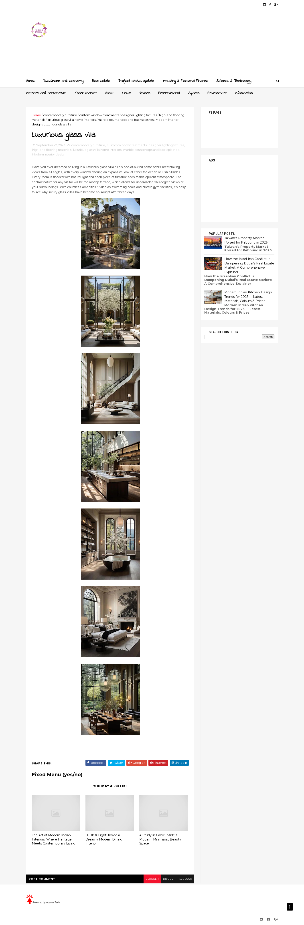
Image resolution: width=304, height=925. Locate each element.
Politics (144, 93)
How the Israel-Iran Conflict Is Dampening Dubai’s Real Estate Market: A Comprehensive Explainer (249, 265)
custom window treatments (99, 115)
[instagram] (264, 4)
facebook (185, 878)
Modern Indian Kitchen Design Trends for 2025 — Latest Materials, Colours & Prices (248, 296)
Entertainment (169, 93)
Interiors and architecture (46, 93)
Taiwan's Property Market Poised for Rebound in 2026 (246, 240)
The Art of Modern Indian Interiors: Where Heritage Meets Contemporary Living (53, 839)
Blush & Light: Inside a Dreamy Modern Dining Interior (103, 839)
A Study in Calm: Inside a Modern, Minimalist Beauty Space (160, 839)
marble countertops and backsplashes (126, 119)
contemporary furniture (60, 115)
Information (244, 93)
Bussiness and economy (63, 81)
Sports (193, 93)
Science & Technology (233, 81)
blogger (152, 878)
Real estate (101, 81)
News (126, 93)
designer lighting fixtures (139, 115)
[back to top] (290, 907)
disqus (168, 878)
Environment (217, 93)
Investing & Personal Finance (185, 81)
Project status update (136, 81)
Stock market (86, 93)
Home (30, 81)
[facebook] (270, 4)
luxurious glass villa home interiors (71, 119)
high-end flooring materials (51, 149)
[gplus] (276, 4)
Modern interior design (48, 154)
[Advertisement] (197, 43)
